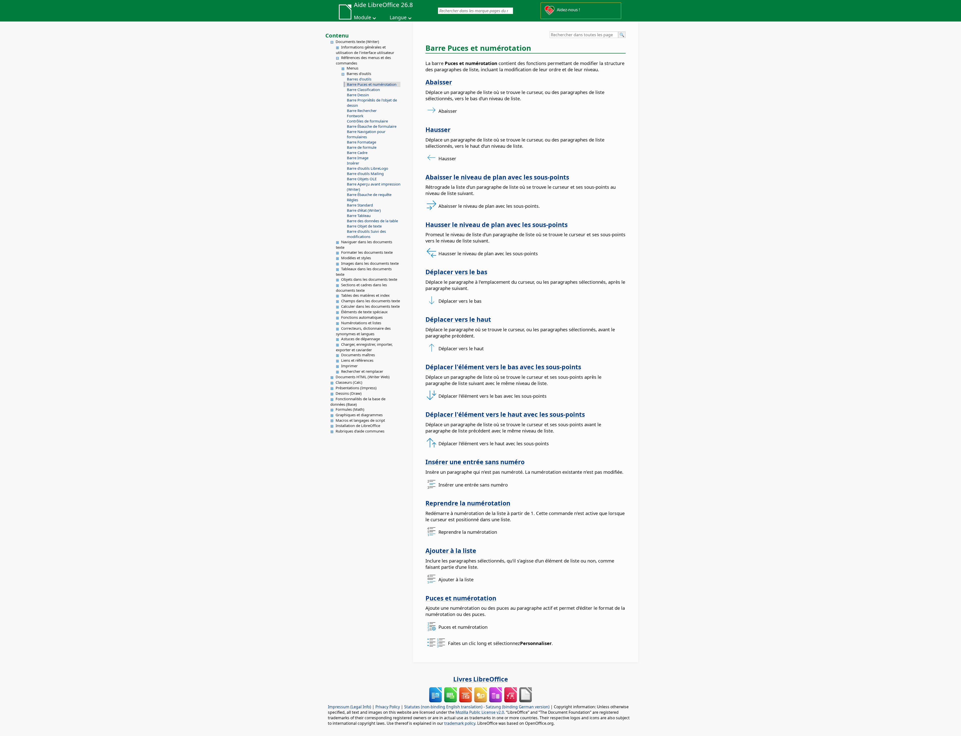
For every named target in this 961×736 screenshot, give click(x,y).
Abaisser (438, 82)
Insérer (353, 163)
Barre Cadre (357, 152)
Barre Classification (363, 89)
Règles (352, 199)
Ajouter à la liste (450, 550)
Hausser (437, 129)
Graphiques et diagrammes (359, 414)
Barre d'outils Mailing (365, 173)
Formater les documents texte (367, 252)
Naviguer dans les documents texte (364, 244)
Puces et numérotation (460, 598)
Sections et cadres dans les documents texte (361, 287)
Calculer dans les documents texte (370, 306)
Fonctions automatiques (362, 317)
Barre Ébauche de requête (369, 194)
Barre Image (357, 157)
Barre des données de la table (372, 220)
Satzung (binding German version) (518, 707)
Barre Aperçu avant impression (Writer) (373, 187)
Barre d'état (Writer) (364, 210)
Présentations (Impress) (356, 387)
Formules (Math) (350, 409)
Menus (352, 68)
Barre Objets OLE (362, 178)
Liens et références (357, 360)
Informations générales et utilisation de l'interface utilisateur (365, 49)
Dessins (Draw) (349, 393)
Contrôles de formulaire (367, 121)
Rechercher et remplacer (362, 371)
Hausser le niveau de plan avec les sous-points (496, 224)
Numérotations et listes (361, 322)
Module (362, 17)
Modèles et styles (356, 257)
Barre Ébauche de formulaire (371, 126)
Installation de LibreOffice (358, 425)
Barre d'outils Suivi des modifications (366, 234)
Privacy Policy (387, 707)
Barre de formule (361, 147)
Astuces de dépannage (360, 338)
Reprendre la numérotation (467, 503)
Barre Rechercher (362, 110)
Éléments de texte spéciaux (364, 311)
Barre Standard (360, 205)
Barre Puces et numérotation (371, 84)
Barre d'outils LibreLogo (367, 168)
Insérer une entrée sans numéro (475, 462)
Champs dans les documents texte (370, 300)
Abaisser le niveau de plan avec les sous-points (497, 177)
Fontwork (355, 115)
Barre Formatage (361, 142)
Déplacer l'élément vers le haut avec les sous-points (505, 414)
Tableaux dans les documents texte (364, 271)
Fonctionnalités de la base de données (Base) (357, 401)
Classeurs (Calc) (349, 382)
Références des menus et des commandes (363, 60)
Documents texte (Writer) (357, 41)
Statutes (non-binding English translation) (443, 707)
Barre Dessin (358, 94)
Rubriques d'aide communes (360, 431)
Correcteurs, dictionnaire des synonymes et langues (363, 331)
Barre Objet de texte (364, 226)
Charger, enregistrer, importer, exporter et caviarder (364, 347)
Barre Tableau (359, 215)
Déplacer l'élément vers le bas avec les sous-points (503, 366)
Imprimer (349, 365)
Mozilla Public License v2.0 (479, 712)
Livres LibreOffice (480, 679)
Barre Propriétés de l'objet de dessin (372, 103)
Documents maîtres (358, 354)
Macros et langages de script (360, 420)
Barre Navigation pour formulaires (366, 134)
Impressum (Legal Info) (349, 707)
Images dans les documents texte (370, 263)
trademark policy (459, 723)
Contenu (337, 35)
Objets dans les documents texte (369, 279)
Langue (398, 17)
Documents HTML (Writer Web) (363, 376)
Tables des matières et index (365, 295)
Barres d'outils (359, 73)
